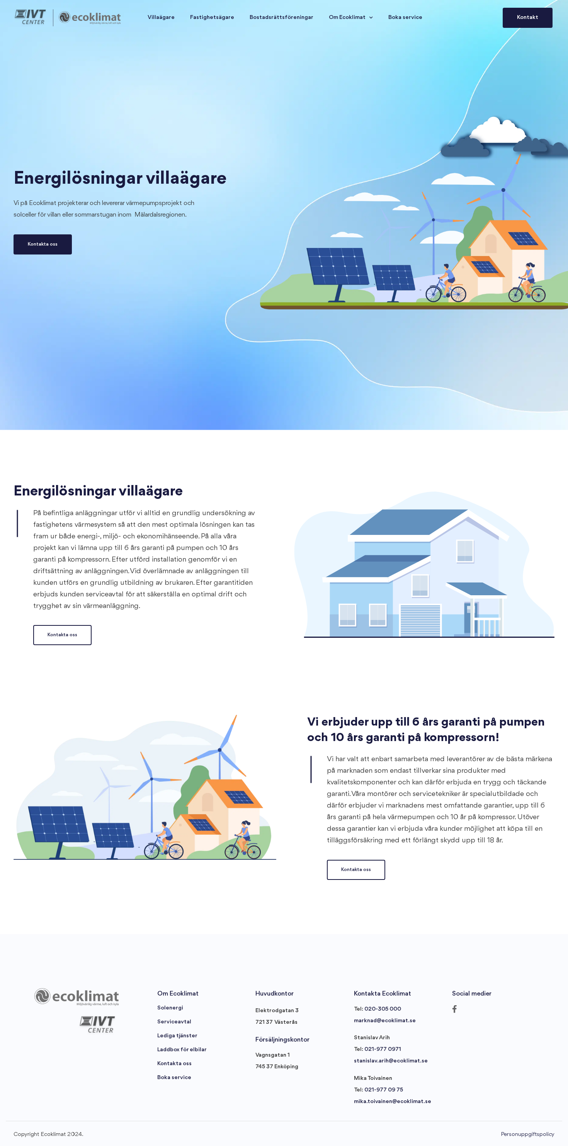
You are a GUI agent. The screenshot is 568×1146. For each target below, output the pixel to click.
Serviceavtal (174, 1022)
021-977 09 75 (383, 1090)
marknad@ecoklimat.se (385, 1021)
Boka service (405, 17)
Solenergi (170, 1008)
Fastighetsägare (212, 17)
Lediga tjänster (177, 1036)
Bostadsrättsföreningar (281, 17)
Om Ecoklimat (347, 17)
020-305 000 (382, 1009)
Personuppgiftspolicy (527, 1134)
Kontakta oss (174, 1064)
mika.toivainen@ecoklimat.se (392, 1102)
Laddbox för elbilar (182, 1050)
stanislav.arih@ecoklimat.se (391, 1061)
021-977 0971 (382, 1049)
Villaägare (161, 17)
